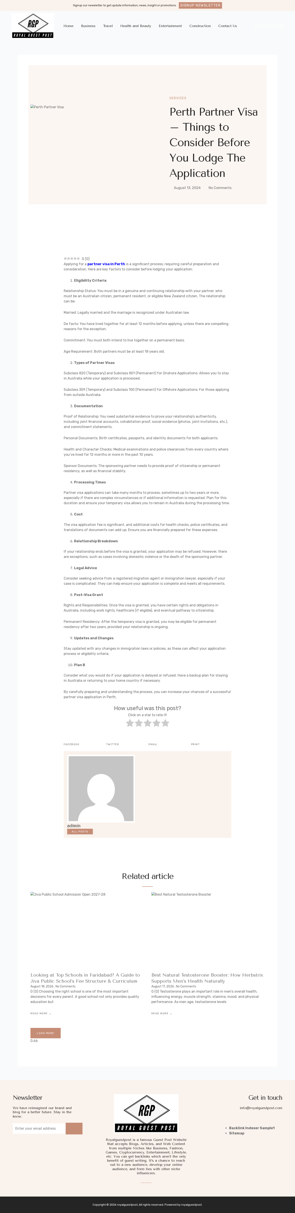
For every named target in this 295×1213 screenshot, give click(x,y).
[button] (200, 5)
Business (88, 26)
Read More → (41, 1013)
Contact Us (227, 26)
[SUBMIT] (74, 1128)
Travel (108, 26)
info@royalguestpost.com (261, 1108)
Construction (200, 26)
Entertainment (170, 26)
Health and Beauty (135, 26)
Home (68, 26)
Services (178, 98)
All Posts (80, 831)
